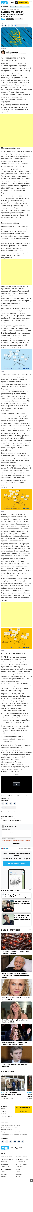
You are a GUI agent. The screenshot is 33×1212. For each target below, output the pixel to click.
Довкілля (3, 1176)
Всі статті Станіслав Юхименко (11, 812)
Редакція (3, 1111)
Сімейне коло (19, 1174)
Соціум (18, 1169)
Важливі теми (5, 6)
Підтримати (24, 2)
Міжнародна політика (7, 1159)
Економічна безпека (21, 1164)
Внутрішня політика (6, 1156)
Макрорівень (4, 1161)
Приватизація (5, 1166)
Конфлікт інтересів (21, 1161)
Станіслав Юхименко (12, 52)
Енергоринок (4, 1164)
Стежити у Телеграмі (18, 863)
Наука (3, 1171)
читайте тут (5, 798)
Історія (18, 1171)
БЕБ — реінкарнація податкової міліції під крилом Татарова (11, 1094)
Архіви (3, 1108)
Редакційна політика (6, 1116)
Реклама (3, 1113)
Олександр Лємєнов (8, 1098)
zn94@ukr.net (20, 1132)
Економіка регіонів (6, 1169)
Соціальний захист (21, 1156)
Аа (16, 2)
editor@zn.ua (23, 1134)
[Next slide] (30, 7)
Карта (2, 1119)
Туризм (18, 1176)
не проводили (19, 188)
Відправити (16, 843)
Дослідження (17, 70)
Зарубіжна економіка (22, 1159)
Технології (4, 1174)
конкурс (4, 190)
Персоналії (19, 1166)
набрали (17, 524)
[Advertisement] (16, 130)
